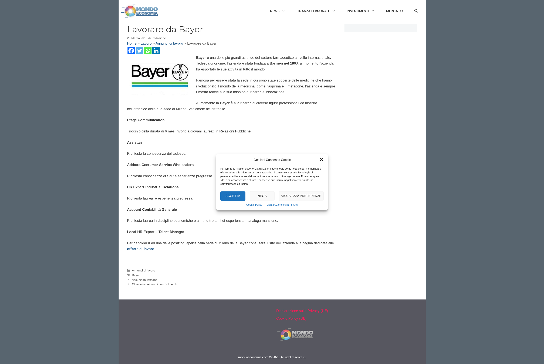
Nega (262, 196)
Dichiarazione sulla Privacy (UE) (302, 311)
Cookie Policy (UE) (291, 318)
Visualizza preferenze (301, 196)
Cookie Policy (254, 204)
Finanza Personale (313, 10)
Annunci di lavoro (169, 43)
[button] (321, 160)
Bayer (136, 275)
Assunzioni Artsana (144, 279)
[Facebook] (131, 50)
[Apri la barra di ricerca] (416, 11)
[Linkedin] (156, 50)
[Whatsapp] (148, 50)
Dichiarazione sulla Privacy (282, 204)
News (275, 10)
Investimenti (358, 10)
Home (131, 43)
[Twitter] (139, 50)
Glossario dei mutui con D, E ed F (154, 284)
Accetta (232, 196)
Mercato (394, 10)
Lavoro (146, 43)
